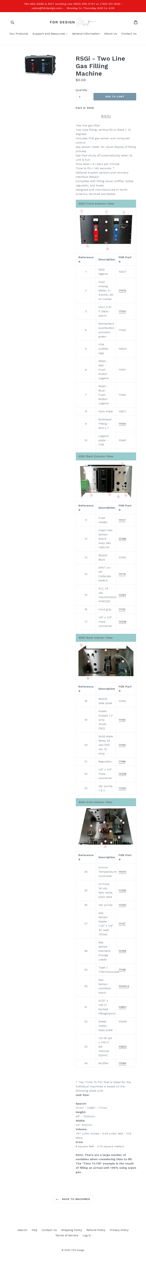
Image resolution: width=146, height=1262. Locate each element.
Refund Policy (96, 1230)
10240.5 (124, 986)
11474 (122, 871)
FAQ (34, 1230)
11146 (122, 969)
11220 (122, 788)
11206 (122, 890)
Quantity (81, 90)
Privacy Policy (119, 1230)
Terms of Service (66, 1235)
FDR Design (77, 1250)
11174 (122, 574)
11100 (122, 311)
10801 (122, 1007)
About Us (110, 33)
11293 (122, 595)
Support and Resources (51, 33)
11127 (122, 520)
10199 (122, 951)
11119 (122, 609)
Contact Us (129, 33)
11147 (122, 923)
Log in (87, 1235)
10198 (122, 538)
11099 (122, 1063)
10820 (123, 1046)
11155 (122, 719)
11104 (122, 423)
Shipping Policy (71, 1230)
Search (22, 1230)
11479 (122, 290)
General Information (86, 33)
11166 (122, 761)
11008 (122, 621)
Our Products (19, 33)
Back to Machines (75, 1199)
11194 (122, 745)
